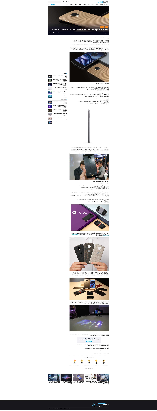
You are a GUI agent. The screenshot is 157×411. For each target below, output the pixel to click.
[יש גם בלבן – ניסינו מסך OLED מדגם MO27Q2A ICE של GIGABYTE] (50, 122)
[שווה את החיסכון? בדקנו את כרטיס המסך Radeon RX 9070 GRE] (50, 114)
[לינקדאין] (65, 1)
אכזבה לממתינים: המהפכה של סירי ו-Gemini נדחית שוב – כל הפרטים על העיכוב (67, 382)
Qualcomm (99, 87)
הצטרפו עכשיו (89, 341)
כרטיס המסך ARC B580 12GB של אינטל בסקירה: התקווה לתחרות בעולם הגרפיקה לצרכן (96, 348)
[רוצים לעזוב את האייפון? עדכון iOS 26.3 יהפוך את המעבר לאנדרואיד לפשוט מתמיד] (54, 377)
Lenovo (105, 353)
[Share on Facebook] (56, 32)
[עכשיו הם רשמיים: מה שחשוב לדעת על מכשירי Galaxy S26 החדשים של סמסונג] (78, 377)
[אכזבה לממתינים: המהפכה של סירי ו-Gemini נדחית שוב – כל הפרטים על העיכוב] (66, 377)
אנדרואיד (99, 48)
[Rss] (62, 1)
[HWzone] (103, 2)
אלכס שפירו (106, 31)
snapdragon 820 (99, 353)
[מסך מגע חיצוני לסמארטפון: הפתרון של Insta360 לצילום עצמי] (90, 377)
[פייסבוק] (69, 1)
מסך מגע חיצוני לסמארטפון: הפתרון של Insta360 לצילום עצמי (91, 382)
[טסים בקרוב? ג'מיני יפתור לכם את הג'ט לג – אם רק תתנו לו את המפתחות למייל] (50, 96)
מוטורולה (102, 36)
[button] (64, 5)
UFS (105, 48)
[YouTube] (68, 1)
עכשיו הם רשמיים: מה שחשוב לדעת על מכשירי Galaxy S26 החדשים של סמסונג (78, 382)
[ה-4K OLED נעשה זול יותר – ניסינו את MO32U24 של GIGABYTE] (50, 102)
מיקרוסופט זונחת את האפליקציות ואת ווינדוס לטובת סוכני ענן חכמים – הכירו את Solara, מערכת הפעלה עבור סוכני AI (92, 344)
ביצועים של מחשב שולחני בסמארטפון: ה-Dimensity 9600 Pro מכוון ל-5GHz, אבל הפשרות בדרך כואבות (103, 382)
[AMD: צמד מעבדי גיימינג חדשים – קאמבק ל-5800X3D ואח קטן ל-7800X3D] (50, 110)
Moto (85, 40)
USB (100, 100)
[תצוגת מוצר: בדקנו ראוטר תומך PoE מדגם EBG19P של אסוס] (50, 88)
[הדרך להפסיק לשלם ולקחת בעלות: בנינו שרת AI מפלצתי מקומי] (50, 76)
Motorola (102, 353)
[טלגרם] (64, 1)
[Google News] (67, 1)
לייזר (92, 94)
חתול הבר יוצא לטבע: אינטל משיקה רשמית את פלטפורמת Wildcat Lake (98, 345)
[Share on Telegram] (52, 32)
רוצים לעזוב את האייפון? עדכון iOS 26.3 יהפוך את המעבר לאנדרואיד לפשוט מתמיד (54, 382)
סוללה (108, 101)
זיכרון (108, 90)
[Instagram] (66, 1)
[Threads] (63, 1)
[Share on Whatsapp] (53, 32)
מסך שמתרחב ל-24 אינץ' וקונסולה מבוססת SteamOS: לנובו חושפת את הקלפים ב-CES (96, 349)
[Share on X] (54, 32)
